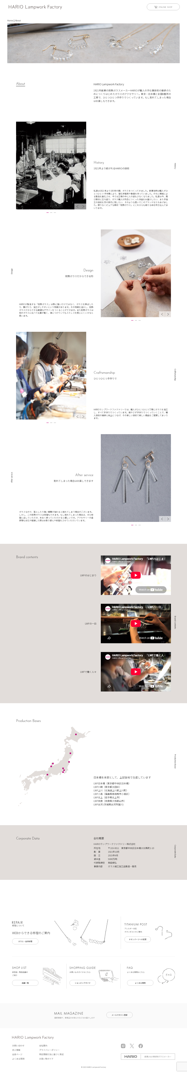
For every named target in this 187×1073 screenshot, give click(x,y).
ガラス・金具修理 (25, 941)
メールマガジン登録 (119, 1015)
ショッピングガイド (83, 983)
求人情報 (16, 1049)
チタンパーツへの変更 (137, 939)
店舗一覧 (25, 983)
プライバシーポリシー (49, 1049)
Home (10, 20)
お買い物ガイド (46, 1058)
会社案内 (43, 1045)
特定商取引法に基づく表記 (51, 1054)
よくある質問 (140, 983)
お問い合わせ (18, 1045)
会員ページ (17, 1054)
